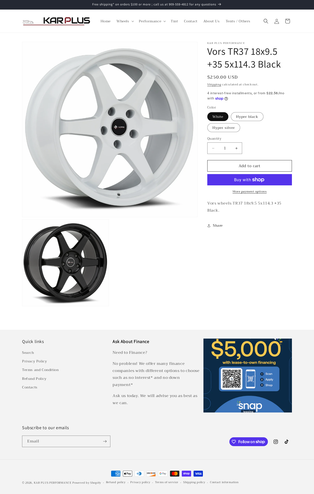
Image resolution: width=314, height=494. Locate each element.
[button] (125, 21)
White (217, 117)
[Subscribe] (104, 441)
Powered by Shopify (86, 482)
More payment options (250, 191)
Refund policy (116, 482)
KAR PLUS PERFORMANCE (53, 482)
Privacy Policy (34, 361)
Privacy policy (140, 482)
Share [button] (218, 225)
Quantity (214, 138)
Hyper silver (223, 128)
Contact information (224, 482)
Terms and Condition (40, 370)
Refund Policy (34, 379)
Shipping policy (194, 482)
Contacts (30, 387)
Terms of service (166, 482)
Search (28, 353)
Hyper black (247, 117)
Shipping (214, 84)
